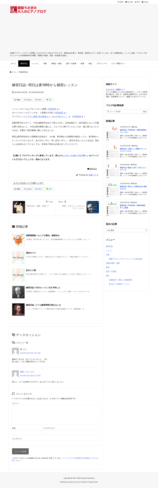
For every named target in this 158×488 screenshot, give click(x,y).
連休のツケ (31, 253)
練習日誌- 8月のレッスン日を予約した (43, 287)
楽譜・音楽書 (111, 271)
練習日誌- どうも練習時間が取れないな (43, 305)
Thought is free (92, 482)
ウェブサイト (17, 439)
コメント (15, 403)
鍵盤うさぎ (93, 175)
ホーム (14, 72)
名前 (13, 428)
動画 (107, 267)
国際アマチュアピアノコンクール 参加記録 (125, 259)
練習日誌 (24, 72)
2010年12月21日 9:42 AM (30, 353)
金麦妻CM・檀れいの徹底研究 (120, 280)
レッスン (109, 250)
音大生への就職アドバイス (119, 284)
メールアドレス (49, 428)
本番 (107, 255)
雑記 (107, 276)
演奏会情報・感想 (113, 263)
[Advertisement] (79, 33)
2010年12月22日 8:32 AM (30, 376)
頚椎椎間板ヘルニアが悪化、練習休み (43, 235)
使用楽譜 (52, 109)
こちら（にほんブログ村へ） (76, 155)
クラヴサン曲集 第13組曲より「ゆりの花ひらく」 (46, 116)
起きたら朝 (31, 270)
